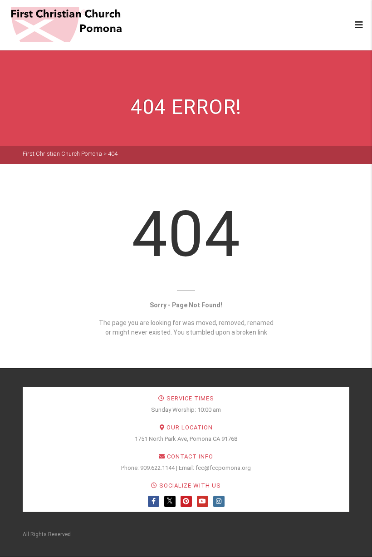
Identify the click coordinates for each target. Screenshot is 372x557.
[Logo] (65, 24)
